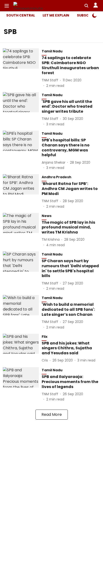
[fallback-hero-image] (22, 68)
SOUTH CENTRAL (20, 15)
